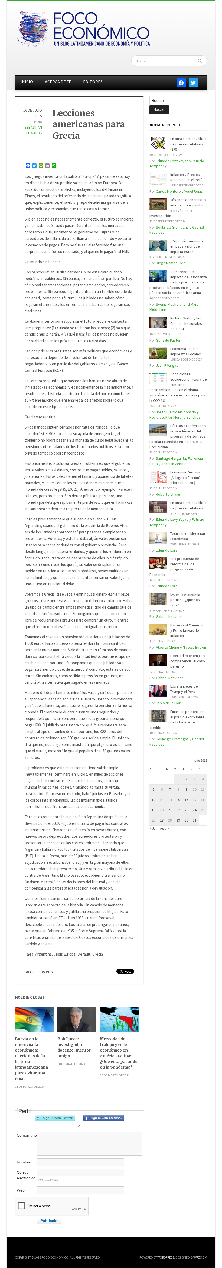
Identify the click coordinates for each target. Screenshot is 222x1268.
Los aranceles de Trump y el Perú (184, 689)
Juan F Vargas (167, 365)
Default (83, 954)
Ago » (164, 828)
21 (170, 809)
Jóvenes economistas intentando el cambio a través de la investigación (177, 207)
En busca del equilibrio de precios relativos (188, 505)
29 (178, 820)
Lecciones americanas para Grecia (89, 124)
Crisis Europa (65, 954)
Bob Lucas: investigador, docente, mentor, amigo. (74, 1047)
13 (162, 799)
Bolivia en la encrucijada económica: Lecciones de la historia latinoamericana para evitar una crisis (31, 1058)
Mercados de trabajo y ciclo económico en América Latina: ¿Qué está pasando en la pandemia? (119, 1053)
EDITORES (93, 81)
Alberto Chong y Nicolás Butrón (181, 647)
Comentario (26, 1135)
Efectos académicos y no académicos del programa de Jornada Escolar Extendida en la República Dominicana (177, 436)
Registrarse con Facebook (103, 1118)
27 (162, 820)
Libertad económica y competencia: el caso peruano (187, 661)
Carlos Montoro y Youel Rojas (179, 191)
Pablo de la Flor (168, 702)
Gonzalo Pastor (168, 340)
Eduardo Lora (166, 550)
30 (186, 820)
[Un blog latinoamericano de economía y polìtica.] (83, 27)
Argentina (43, 954)
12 (153, 799)
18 (203, 799)
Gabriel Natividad (170, 616)
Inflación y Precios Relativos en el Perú (186, 177)
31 (195, 820)
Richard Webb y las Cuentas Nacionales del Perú (186, 323)
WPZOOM (200, 1257)
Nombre (24, 1162)
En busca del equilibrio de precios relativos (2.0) (188, 144)
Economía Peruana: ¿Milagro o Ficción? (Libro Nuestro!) (185, 477)
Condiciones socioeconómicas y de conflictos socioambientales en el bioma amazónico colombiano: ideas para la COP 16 (178, 387)
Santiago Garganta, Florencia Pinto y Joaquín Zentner (176, 461)
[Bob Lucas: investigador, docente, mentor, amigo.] (76, 1021)
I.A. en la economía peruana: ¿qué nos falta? (185, 600)
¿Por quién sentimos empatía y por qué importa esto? (186, 246)
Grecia (97, 954)
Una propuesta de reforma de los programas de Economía (174, 566)
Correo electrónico (26, 1175)
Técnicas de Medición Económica (187, 536)
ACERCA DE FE (58, 81)
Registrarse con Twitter (55, 1118)
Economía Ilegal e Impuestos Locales (185, 351)
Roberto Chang (168, 494)
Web (21, 1190)
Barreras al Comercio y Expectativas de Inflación (187, 630)
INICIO (27, 81)
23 (186, 809)
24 (195, 809)
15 (178, 799)
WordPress (165, 1257)
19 (153, 809)
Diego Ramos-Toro (170, 263)
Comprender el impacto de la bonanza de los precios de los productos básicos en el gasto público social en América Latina (178, 282)
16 (186, 799)
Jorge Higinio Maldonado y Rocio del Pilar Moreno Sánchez (174, 414)
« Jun (153, 828)
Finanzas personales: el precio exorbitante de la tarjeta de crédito (176, 719)
